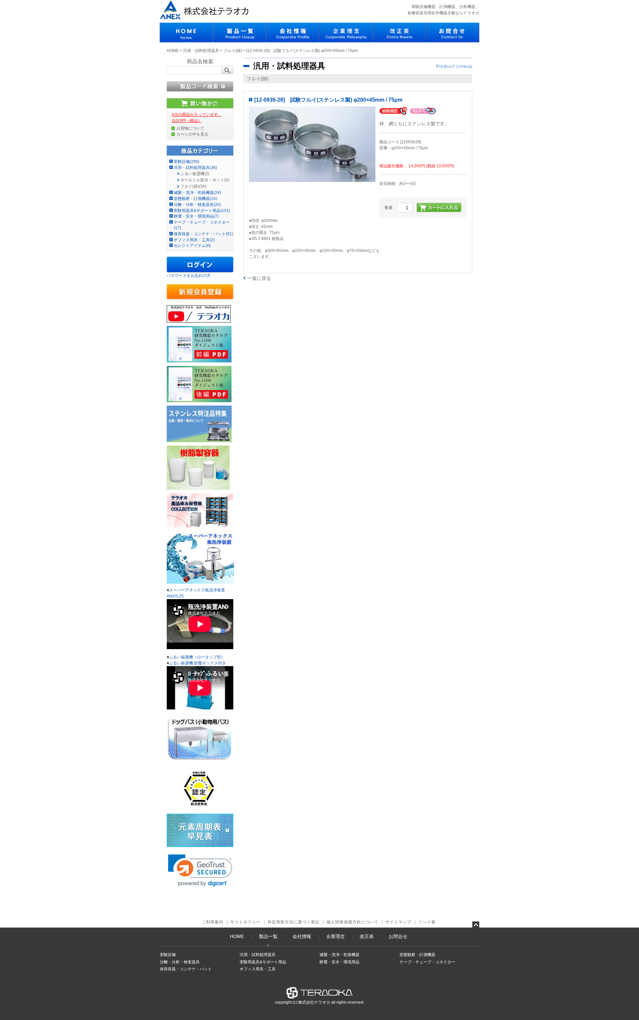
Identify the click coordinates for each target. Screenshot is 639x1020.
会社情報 (302, 936)
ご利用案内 (212, 922)
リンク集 (427, 922)
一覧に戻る (259, 278)
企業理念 (335, 936)
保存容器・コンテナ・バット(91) (203, 234)
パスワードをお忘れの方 (189, 275)
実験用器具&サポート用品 (263, 962)
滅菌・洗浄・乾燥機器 (339, 954)
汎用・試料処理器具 (201, 50)
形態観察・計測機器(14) (195, 198)
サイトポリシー (245, 922)
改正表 (367, 936)
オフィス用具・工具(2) (194, 240)
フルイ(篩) (232, 50)
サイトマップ (398, 922)
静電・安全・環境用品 (339, 962)
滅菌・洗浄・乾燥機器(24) (197, 192)
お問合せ (398, 936)
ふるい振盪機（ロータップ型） (197, 657)
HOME (173, 50)
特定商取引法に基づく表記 (294, 922)
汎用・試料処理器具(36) (195, 167)
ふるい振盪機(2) (194, 173)
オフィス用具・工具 (258, 969)
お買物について (190, 128)
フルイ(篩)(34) (193, 186)
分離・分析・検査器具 (180, 962)
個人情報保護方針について (352, 922)
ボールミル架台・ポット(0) (204, 180)
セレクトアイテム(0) (192, 245)
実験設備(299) (186, 161)
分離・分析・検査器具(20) (197, 204)
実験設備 (168, 954)
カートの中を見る (192, 134)
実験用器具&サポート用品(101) (202, 210)
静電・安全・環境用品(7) (196, 216)
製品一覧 (268, 936)
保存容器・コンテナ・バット (186, 969)
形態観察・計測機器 (417, 954)
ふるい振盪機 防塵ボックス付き (197, 663)
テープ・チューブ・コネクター (427, 962)
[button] (200, 870)
